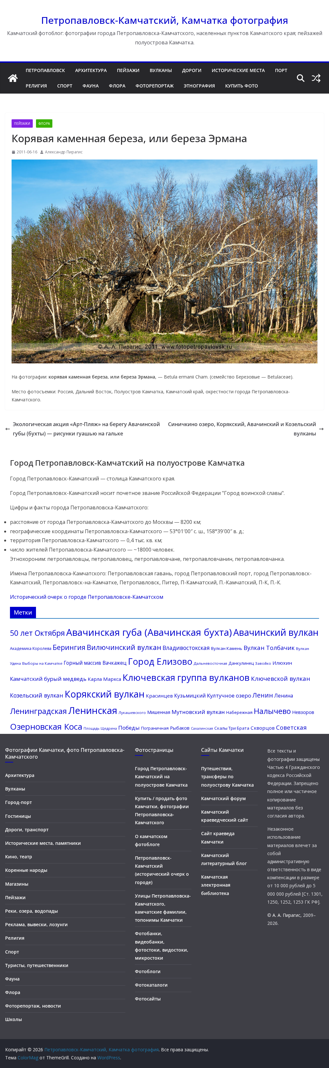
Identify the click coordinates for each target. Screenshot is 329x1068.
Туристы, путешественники (36, 965)
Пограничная (155, 728)
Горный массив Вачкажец (95, 662)
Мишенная (158, 712)
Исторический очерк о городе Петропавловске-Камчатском (86, 596)
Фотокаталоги (151, 985)
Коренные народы (26, 870)
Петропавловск (45, 70)
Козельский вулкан (36, 695)
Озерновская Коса (46, 726)
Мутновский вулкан (198, 712)
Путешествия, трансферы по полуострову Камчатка (227, 776)
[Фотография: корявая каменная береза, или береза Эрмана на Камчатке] (164, 362)
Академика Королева (30, 648)
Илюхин (282, 663)
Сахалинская (202, 728)
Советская (291, 727)
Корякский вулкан (105, 694)
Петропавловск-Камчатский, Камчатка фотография (164, 20)
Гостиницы (18, 816)
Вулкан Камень (226, 648)
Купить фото (241, 86)
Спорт (64, 86)
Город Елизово (160, 661)
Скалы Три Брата (231, 728)
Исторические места (238, 70)
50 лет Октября (37, 633)
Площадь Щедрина (100, 728)
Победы (129, 727)
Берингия (69, 647)
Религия (36, 86)
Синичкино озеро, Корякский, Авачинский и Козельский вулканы (242, 429)
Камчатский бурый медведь (48, 678)
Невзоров (303, 712)
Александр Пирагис (64, 152)
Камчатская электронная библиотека (215, 885)
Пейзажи (128, 70)
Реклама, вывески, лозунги (36, 924)
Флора (117, 86)
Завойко (263, 663)
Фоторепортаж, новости (33, 1006)
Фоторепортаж (154, 86)
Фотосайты (148, 999)
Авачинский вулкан (275, 632)
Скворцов (263, 728)
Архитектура (91, 70)
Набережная (239, 712)
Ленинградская (38, 711)
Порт (281, 70)
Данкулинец (241, 663)
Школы (13, 1019)
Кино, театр (18, 856)
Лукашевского (132, 712)
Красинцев (159, 695)
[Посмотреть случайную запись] (316, 78)
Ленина (283, 695)
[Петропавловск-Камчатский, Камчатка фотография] (13, 78)
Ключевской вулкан (280, 678)
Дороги (191, 70)
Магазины (16, 884)
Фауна (91, 86)
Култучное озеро (229, 695)
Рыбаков (180, 728)
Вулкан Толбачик (269, 648)
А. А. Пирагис (286, 915)
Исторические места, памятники (43, 843)
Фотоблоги (148, 971)
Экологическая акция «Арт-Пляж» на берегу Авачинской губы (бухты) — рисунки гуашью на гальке (86, 429)
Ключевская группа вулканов (186, 677)
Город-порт (18, 802)
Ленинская (92, 710)
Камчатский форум (223, 798)
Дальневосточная (210, 663)
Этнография (199, 86)
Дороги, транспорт (27, 829)
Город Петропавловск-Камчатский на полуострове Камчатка (161, 776)
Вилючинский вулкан (124, 647)
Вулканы (161, 70)
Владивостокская (186, 648)
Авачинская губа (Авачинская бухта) (149, 632)
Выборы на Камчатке (42, 663)
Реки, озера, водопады (31, 911)
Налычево (272, 711)
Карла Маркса (104, 679)
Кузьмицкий (190, 695)
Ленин (263, 695)
